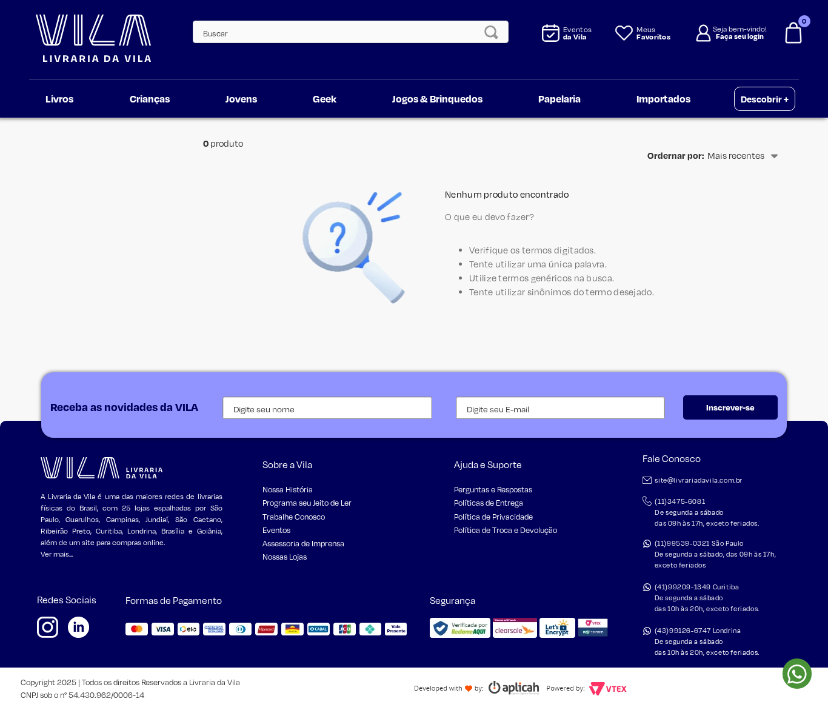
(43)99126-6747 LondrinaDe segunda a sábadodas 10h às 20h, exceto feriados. (707, 641)
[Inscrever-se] (730, 407)
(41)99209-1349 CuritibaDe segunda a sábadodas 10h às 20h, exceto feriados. (707, 598)
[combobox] (343, 32)
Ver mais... (57, 553)
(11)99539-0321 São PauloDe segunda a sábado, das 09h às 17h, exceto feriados (715, 554)
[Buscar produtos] (494, 31)
